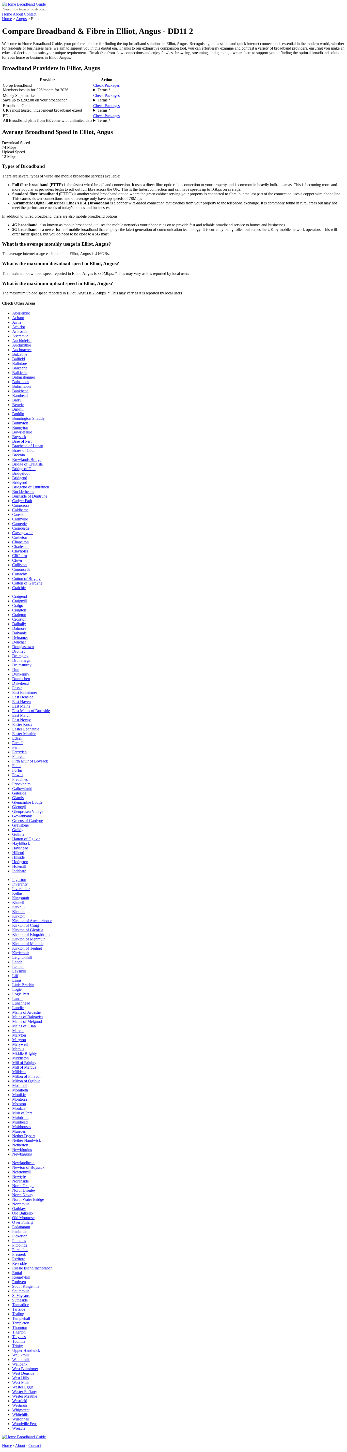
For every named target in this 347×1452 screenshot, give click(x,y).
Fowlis (17, 775)
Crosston (19, 619)
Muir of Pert (22, 1113)
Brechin (18, 455)
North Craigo (23, 1186)
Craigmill (19, 601)
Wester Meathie (24, 1396)
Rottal (17, 1272)
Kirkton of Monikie (27, 943)
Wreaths (18, 1428)
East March (21, 715)
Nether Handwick (26, 1140)
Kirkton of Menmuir (28, 939)
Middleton (20, 1058)
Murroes (19, 1131)
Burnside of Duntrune (29, 496)
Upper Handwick (26, 1350)
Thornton (19, 1327)
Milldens (19, 1072)
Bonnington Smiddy (28, 418)
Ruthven (19, 1282)
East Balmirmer (24, 692)
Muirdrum (20, 1117)
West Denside (23, 1373)
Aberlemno (21, 313)
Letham (18, 966)
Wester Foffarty (24, 1391)
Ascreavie (20, 336)
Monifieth (20, 1090)
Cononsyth (21, 569)
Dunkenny (20, 674)
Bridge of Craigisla (27, 464)
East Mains (21, 706)
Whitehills (20, 1414)
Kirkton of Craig (25, 925)
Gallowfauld (22, 788)
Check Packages (106, 85)
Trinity (17, 1346)
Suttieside (20, 1300)
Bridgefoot (20, 473)
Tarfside (18, 1309)
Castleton (19, 537)
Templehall (21, 1318)
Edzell (17, 738)
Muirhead (20, 1122)
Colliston (19, 565)
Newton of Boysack (28, 1167)
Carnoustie (20, 528)
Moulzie (18, 1108)
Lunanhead (21, 1003)
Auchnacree (21, 350)
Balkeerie (19, 368)
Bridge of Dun (24, 469)
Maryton (19, 1035)
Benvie (18, 404)
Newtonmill (21, 1172)
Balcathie (19, 354)
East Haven (21, 701)
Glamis (18, 798)
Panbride (19, 1231)
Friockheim (21, 784)
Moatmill (19, 1085)
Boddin (18, 414)
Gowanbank (22, 816)
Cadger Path (22, 501)
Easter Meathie (24, 733)
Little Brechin (23, 985)
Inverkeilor (21, 889)
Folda (16, 766)
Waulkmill (20, 1355)
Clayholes (20, 551)
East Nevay (21, 720)
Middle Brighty (24, 1053)
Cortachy (19, 574)
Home (7, 14)
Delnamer (20, 637)
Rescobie (19, 1263)
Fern (16, 747)
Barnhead (20, 395)
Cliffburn (19, 555)
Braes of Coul (23, 450)
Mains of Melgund (27, 1021)
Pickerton (19, 1236)
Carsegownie (22, 533)
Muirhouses (21, 1127)
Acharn (18, 318)
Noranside (20, 1181)
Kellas (17, 893)
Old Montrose (23, 1218)
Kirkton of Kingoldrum (31, 934)
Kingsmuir (20, 898)
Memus (18, 1049)
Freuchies (20, 779)
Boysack (19, 437)
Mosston (19, 1104)
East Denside (22, 697)
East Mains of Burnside (31, 711)
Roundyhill (21, 1277)
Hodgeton (20, 862)
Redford (18, 1259)
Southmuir (20, 1291)
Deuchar (19, 642)
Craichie (19, 588)
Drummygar (22, 660)
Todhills (18, 1341)
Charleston (20, 546)
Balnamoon (21, 386)
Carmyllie (20, 519)
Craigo (17, 605)
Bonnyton (20, 423)
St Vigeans (20, 1295)
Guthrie (18, 834)
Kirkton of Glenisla (27, 930)
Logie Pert (20, 994)
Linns (16, 980)
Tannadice (20, 1305)
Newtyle (19, 1176)
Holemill (19, 866)
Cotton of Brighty (26, 578)
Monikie (19, 1094)
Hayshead (20, 848)
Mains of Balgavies (27, 1017)
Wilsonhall (20, 1419)
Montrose (19, 1099)
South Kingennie (25, 1286)
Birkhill (18, 409)
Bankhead (20, 391)
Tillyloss (19, 1337)
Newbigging (22, 1149)
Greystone (20, 825)
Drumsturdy (21, 665)
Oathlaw (19, 1208)
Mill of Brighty (24, 1062)
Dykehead (20, 683)
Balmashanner (23, 377)
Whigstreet (20, 1410)
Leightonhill (22, 957)
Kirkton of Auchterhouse (32, 921)
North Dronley (24, 1190)
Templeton (20, 1323)
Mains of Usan (24, 1026)
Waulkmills (21, 1359)
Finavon (18, 756)
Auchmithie (21, 345)
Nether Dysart (23, 1136)
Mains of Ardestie (26, 1012)
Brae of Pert (21, 441)
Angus (21, 19)
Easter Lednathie (25, 729)
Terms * (104, 90)
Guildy (17, 830)
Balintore (19, 363)
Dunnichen (21, 679)
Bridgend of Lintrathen (30, 487)
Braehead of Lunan (27, 446)
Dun (15, 669)
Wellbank (19, 1364)
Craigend (19, 596)
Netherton (20, 1145)
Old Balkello (22, 1213)
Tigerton (19, 1332)
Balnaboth (20, 382)
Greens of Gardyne (27, 820)
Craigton (19, 610)
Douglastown (23, 647)
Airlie (16, 322)
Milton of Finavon (26, 1076)
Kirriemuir (20, 953)
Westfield (19, 1401)
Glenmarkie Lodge (27, 802)
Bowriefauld (22, 432)
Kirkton (18, 911)
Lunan (17, 998)
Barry (16, 400)
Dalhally (19, 624)
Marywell (20, 1044)
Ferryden (19, 752)
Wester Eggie (23, 1387)
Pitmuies (19, 1240)
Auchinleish (21, 340)
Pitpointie (19, 1245)
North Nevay (22, 1195)
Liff (15, 976)
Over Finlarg (22, 1222)
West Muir (20, 1382)
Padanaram (21, 1227)
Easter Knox (22, 724)
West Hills (20, 1378)
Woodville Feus (24, 1423)
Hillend (18, 852)
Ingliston (19, 879)
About (18, 14)
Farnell (17, 743)
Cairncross (20, 505)
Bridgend (19, 478)
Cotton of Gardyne (27, 583)
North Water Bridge (28, 1199)
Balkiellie (19, 372)
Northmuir (20, 1204)
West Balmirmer (25, 1369)
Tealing (18, 1314)
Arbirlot (18, 327)
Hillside (18, 857)
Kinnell (18, 902)
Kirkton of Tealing (27, 948)
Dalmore (19, 628)
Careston (19, 514)
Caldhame (20, 510)
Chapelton (20, 542)
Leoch (17, 962)
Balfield (18, 359)
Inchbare (19, 871)
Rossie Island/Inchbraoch (32, 1268)
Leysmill (19, 971)
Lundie (18, 1008)
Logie (17, 989)
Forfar (17, 770)
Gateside (19, 793)
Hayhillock (21, 843)
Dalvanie (19, 633)
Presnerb (19, 1254)
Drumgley (20, 656)
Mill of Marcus (24, 1067)
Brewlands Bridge (26, 459)
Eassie (17, 688)
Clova (17, 560)
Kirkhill (18, 907)
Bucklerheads (23, 491)
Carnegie (19, 523)
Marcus (18, 1030)
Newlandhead (23, 1163)
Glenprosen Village (27, 811)
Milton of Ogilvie (26, 1081)
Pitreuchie (20, 1250)
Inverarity (20, 884)
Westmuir (19, 1405)
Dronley (18, 651)
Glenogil (19, 807)
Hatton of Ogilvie (26, 839)
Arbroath (19, 331)
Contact (30, 14)
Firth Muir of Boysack (30, 761)
